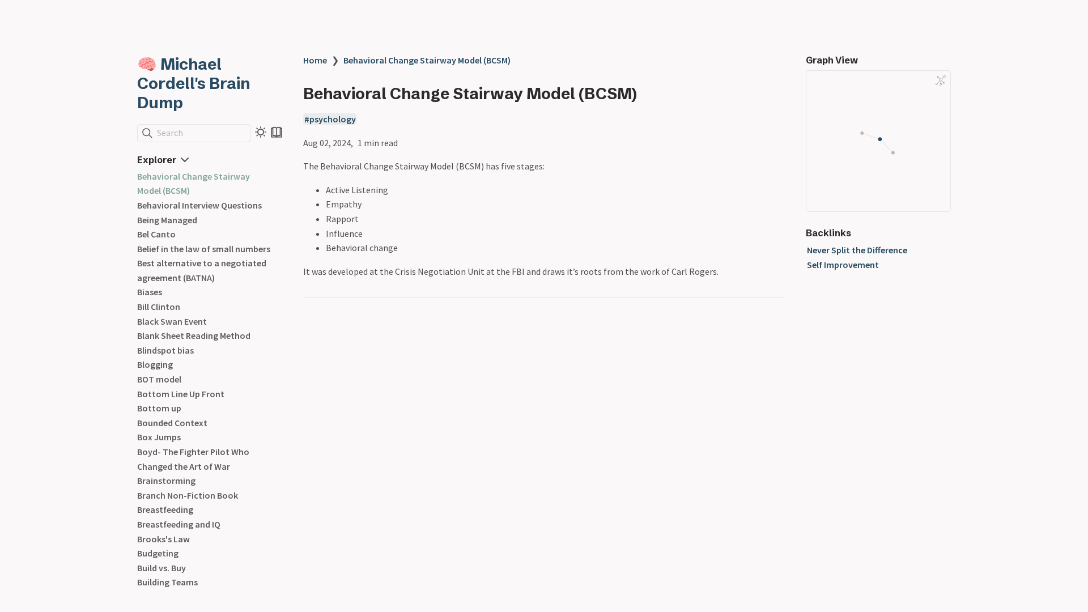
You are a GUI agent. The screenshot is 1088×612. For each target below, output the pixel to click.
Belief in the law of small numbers (203, 248)
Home (315, 60)
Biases (149, 292)
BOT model (159, 379)
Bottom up (159, 408)
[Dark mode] (260, 132)
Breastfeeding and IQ (178, 524)
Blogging (155, 364)
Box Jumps (159, 437)
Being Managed (167, 220)
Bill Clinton (158, 306)
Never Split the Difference (857, 250)
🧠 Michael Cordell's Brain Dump (193, 83)
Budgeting (157, 553)
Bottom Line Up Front (180, 394)
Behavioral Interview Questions (199, 205)
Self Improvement (843, 264)
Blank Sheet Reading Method (193, 335)
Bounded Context (172, 422)
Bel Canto (156, 234)
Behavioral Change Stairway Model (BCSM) (427, 60)
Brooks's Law (163, 539)
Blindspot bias (165, 350)
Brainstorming (166, 480)
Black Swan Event (172, 321)
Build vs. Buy (161, 567)
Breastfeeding (165, 509)
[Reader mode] (276, 132)
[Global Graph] (940, 80)
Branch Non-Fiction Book (187, 495)
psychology (332, 119)
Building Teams (167, 582)
